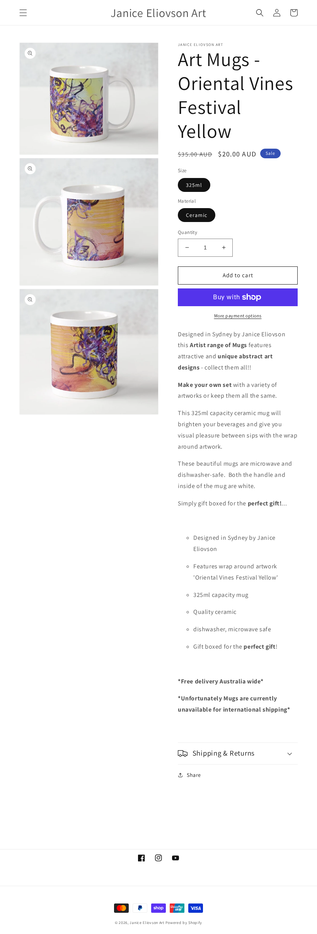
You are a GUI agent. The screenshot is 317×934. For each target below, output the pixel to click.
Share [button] (194, 774)
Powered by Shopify (184, 922)
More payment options (238, 316)
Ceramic (196, 215)
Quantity (187, 232)
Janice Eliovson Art (147, 922)
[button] (23, 12)
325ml (194, 184)
